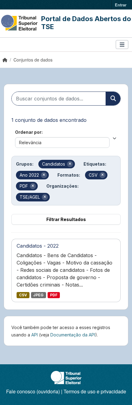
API (34, 334)
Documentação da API (72, 334)
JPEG (38, 295)
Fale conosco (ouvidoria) (33, 391)
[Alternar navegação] (122, 44)
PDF (53, 295)
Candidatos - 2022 (38, 246)
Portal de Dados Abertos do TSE (86, 23)
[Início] (4, 60)
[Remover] (70, 164)
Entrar (120, 5)
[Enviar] (113, 98)
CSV (23, 295)
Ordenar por (28, 132)
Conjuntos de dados (33, 60)
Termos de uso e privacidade (95, 391)
